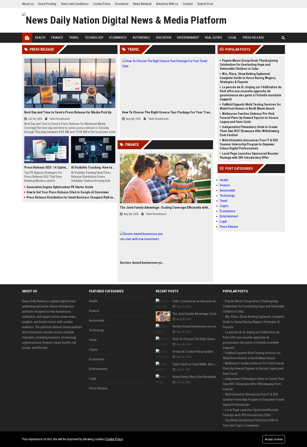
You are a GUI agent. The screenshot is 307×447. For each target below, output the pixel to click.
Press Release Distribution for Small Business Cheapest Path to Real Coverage (71, 197)
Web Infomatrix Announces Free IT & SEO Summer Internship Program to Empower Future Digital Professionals (249, 144)
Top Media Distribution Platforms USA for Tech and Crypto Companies (250, 422)
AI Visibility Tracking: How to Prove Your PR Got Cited (93, 167)
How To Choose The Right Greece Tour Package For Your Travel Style (167, 112)
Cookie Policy (114, 439)
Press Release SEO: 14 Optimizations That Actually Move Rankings (46, 167)
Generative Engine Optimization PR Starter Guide (60, 187)
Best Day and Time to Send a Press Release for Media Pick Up (67, 112)
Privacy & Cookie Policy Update (193, 352)
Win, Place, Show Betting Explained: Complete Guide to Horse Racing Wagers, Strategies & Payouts (248, 78)
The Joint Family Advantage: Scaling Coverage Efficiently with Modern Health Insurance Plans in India (165, 207)
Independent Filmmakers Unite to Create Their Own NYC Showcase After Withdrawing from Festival (249, 131)
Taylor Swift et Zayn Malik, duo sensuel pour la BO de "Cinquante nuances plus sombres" (195, 364)
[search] (283, 38)
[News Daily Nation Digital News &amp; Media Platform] (124, 20)
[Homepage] (27, 38)
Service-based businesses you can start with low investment (142, 263)
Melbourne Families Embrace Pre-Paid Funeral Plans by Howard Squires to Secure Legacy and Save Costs (249, 118)
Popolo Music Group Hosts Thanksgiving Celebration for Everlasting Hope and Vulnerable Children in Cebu (249, 64)
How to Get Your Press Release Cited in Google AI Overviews (68, 192)
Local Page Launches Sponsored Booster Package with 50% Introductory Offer (249, 155)
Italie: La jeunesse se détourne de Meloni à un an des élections (195, 301)
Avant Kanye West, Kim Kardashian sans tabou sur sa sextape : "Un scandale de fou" (195, 377)
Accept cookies (274, 439)
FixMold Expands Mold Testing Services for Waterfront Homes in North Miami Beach (250, 106)
